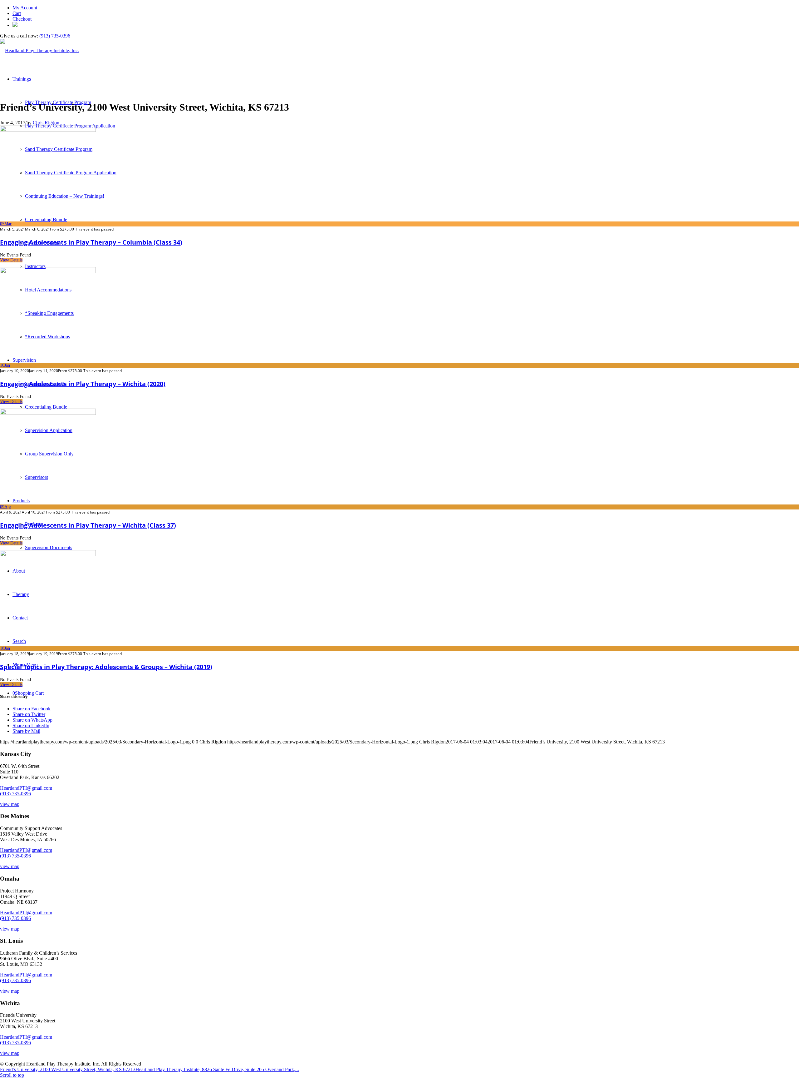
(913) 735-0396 (54, 35)
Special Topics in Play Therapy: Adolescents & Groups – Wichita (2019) (106, 667)
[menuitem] (405, 8)
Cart (16, 13)
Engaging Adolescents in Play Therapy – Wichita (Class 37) (88, 525)
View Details (11, 260)
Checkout (22, 19)
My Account (24, 7)
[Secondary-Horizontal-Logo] (39, 50)
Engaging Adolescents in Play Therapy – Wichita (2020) (82, 384)
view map (9, 804)
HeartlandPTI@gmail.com (26, 788)
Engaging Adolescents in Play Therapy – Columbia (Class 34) (91, 242)
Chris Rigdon (46, 122)
